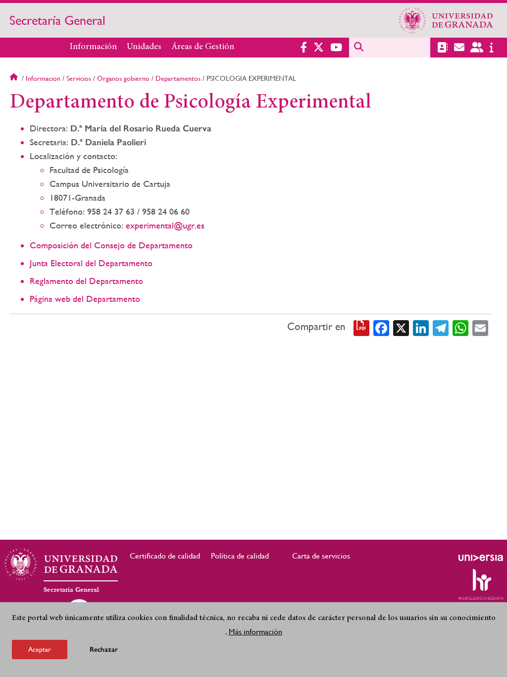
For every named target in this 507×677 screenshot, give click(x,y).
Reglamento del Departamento (86, 281)
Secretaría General (57, 20)
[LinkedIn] (421, 327)
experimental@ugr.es (165, 225)
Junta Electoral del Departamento (91, 263)
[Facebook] (381, 327)
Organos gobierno (123, 78)
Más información (255, 631)
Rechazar (104, 649)
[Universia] (480, 558)
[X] (401, 327)
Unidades (144, 47)
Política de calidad (240, 556)
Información (93, 47)
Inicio (15, 78)
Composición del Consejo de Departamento (111, 245)
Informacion (43, 78)
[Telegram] (441, 327)
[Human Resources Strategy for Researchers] (480, 584)
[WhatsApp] (460, 327)
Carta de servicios (321, 556)
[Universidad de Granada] (446, 20)
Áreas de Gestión (202, 47)
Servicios (78, 78)
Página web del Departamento (85, 298)
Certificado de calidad (165, 556)
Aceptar (39, 649)
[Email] (480, 327)
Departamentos (178, 78)
